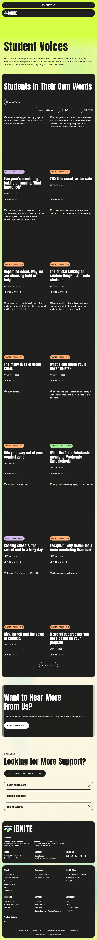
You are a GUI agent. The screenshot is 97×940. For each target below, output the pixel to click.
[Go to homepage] (18, 828)
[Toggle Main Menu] (91, 13)
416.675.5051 (39, 856)
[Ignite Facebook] (85, 856)
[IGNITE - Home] (10, 13)
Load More (48, 665)
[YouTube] (76, 856)
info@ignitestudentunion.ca (45, 858)
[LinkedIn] (81, 856)
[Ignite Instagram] (67, 856)
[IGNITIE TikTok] (72, 856)
